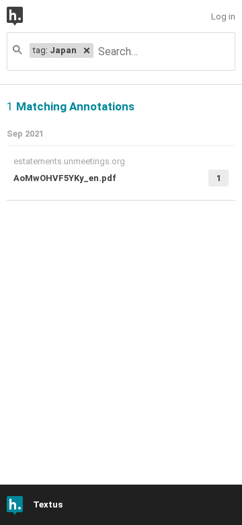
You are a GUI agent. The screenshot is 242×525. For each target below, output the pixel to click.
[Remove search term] (86, 50)
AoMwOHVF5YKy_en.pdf (64, 178)
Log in (223, 16)
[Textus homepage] (25, 16)
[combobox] (163, 51)
